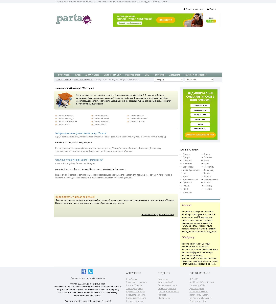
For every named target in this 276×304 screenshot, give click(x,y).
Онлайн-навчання (112, 75)
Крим (185, 176)
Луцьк (186, 186)
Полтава (208, 157)
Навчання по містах (198, 292)
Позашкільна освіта (135, 295)
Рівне (206, 160)
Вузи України (64, 75)
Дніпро (186, 157)
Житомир (187, 164)
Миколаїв (187, 192)
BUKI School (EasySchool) (201, 282)
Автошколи (174, 75)
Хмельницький (211, 179)
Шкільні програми (134, 301)
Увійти (212, 9)
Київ (185, 173)
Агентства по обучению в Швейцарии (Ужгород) (88, 301)
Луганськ (187, 182)
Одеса (207, 154)
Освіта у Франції (65, 115)
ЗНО (147, 75)
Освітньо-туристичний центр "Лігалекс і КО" (79, 160)
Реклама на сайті (197, 301)
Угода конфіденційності (94, 284)
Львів (185, 189)
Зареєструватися (194, 9)
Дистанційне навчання (168, 292)
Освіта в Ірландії (66, 118)
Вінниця (186, 154)
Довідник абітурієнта (136, 298)
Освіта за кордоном (83, 80)
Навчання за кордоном (196, 75)
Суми (206, 164)
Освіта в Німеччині (138, 118)
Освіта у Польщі (137, 121)
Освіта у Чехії (100, 124)
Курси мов (163, 279)
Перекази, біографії (135, 292)
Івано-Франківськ (191, 170)
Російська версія (97, 278)
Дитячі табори (92, 75)
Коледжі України (134, 285)
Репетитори (159, 75)
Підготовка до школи (199, 295)
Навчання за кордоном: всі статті (158, 214)
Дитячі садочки (196, 288)
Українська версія (79, 278)
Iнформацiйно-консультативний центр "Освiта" (80, 133)
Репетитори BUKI (197, 285)
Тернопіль (209, 167)
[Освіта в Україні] (74, 19)
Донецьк (187, 160)
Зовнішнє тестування (136, 282)
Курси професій (165, 282)
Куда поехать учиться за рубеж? (75, 196)
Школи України (165, 298)
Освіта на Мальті (102, 121)
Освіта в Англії (137, 115)
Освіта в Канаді (101, 118)
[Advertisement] (138, 48)
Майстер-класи (132, 75)
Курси (78, 75)
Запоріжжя (188, 167)
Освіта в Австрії (101, 115)
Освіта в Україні (63, 80)
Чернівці (208, 186)
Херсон (207, 176)
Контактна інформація (200, 298)
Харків (207, 173)
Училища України (134, 288)
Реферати (162, 295)
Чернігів (208, 189)
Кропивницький (190, 179)
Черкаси (208, 182)
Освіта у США (64, 124)
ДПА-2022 (194, 279)
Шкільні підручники (167, 288)
